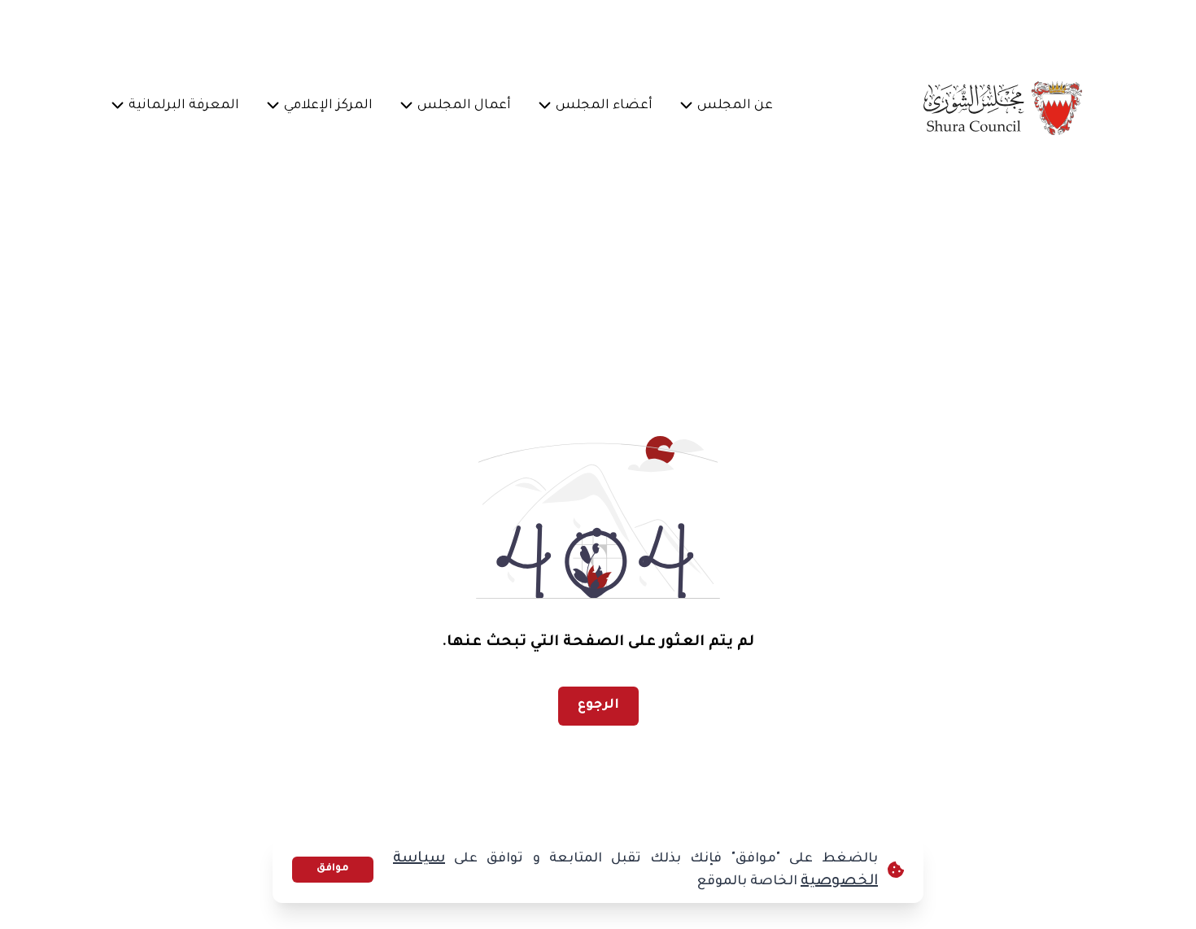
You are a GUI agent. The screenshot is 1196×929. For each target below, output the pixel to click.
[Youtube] (325, 29)
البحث (150, 29)
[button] (735, 107)
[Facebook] (442, 29)
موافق (332, 868)
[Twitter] (403, 29)
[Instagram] (364, 29)
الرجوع (598, 705)
